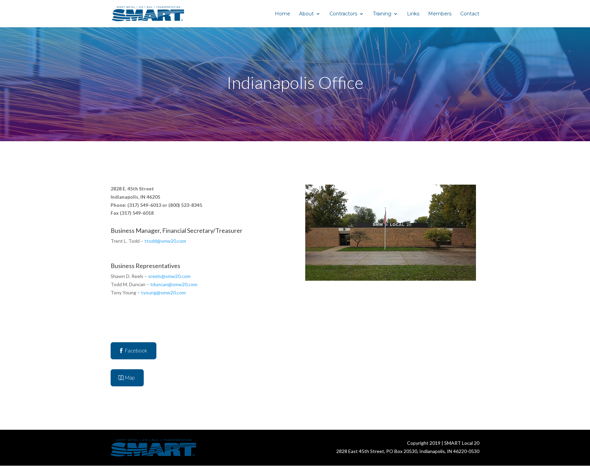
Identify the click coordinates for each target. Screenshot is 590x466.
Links (413, 14)
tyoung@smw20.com (163, 292)
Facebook (136, 350)
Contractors (343, 14)
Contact (469, 14)
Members (439, 14)
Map (130, 377)
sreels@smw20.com (169, 276)
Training (382, 14)
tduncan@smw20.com (173, 284)
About (306, 14)
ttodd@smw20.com (165, 241)
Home (282, 14)
